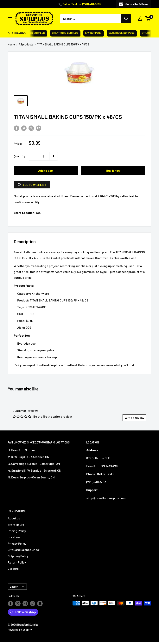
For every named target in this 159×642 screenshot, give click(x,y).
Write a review (134, 417)
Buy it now (113, 170)
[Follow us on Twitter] (18, 603)
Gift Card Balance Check (24, 549)
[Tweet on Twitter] (31, 128)
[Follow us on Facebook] (10, 603)
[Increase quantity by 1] (53, 156)
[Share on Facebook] (16, 128)
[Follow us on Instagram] (25, 603)
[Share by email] (38, 128)
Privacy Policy (17, 543)
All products (26, 44)
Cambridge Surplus (118, 33)
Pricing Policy (17, 531)
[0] (148, 18)
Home (11, 44)
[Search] (126, 18)
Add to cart (45, 170)
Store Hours (16, 524)
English (14, 586)
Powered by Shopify (20, 629)
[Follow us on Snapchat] (40, 603)
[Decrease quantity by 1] (33, 156)
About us (14, 518)
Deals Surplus (32, 33)
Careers (13, 568)
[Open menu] (10, 18)
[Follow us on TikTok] (32, 603)
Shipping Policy (18, 556)
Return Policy (17, 562)
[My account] (140, 19)
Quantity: (20, 156)
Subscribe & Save (136, 4)
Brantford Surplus (62, 33)
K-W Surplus (90, 33)
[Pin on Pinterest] (24, 128)
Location (14, 537)
